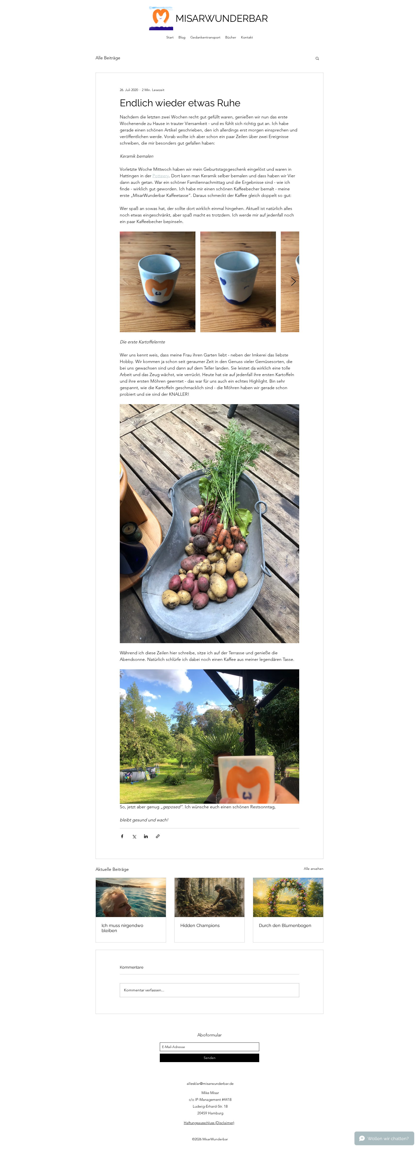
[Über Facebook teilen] (122, 836)
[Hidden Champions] (210, 897)
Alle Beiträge (108, 58)
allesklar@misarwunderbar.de (210, 1083)
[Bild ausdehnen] (157, 282)
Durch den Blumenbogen (285, 925)
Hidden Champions (200, 925)
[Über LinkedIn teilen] (146, 836)
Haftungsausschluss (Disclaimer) (209, 1122)
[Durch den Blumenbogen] (288, 897)
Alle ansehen (313, 868)
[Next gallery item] (293, 282)
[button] (317, 58)
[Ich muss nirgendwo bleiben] (131, 897)
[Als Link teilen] (157, 836)
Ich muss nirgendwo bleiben (122, 928)
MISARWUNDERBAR (222, 18)
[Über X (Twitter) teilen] (134, 836)
